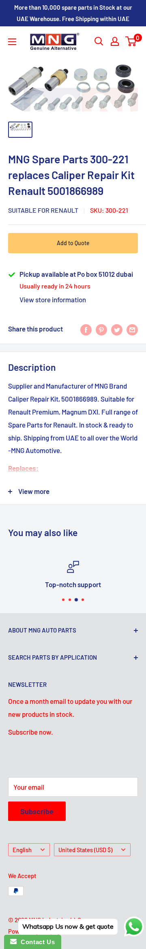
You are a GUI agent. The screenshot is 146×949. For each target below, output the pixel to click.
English (22, 849)
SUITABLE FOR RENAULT (43, 210)
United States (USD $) (85, 849)
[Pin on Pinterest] (101, 329)
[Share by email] (132, 329)
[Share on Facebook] (86, 329)
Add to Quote (73, 242)
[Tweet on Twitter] (116, 329)
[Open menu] (12, 41)
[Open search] (98, 41)
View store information (52, 299)
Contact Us (36, 941)
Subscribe (37, 811)
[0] (131, 41)
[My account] (115, 41)
